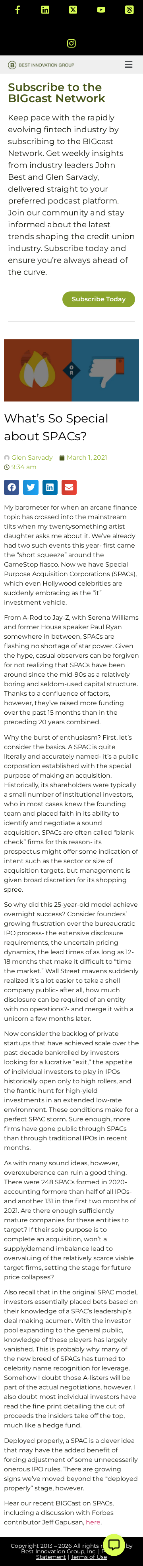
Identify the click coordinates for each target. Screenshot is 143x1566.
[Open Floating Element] (114, 1545)
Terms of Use (89, 1556)
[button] (128, 64)
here (93, 1522)
